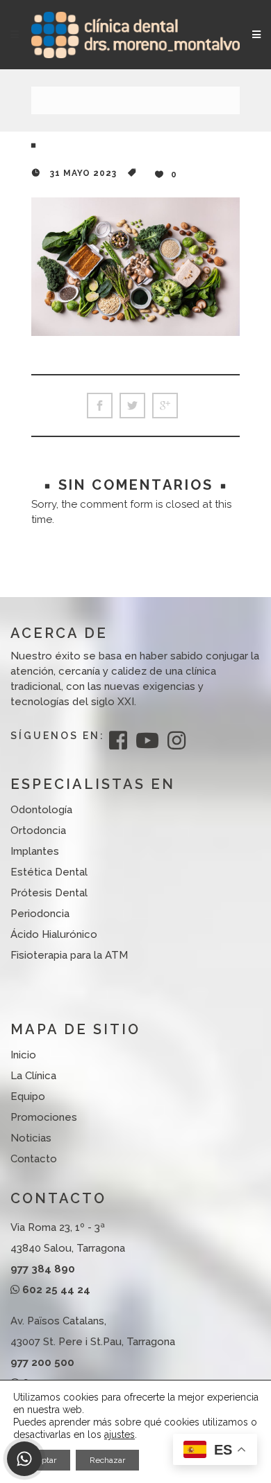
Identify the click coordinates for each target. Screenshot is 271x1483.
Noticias (30, 1138)
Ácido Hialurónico (53, 934)
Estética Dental (49, 872)
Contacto (33, 1159)
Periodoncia (39, 913)
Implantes (34, 851)
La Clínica (33, 1075)
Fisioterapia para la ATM (69, 955)
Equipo (27, 1096)
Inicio (23, 1055)
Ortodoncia (38, 830)
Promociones (43, 1117)
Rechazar (107, 1460)
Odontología (41, 809)
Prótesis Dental (49, 893)
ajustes (119, 1434)
